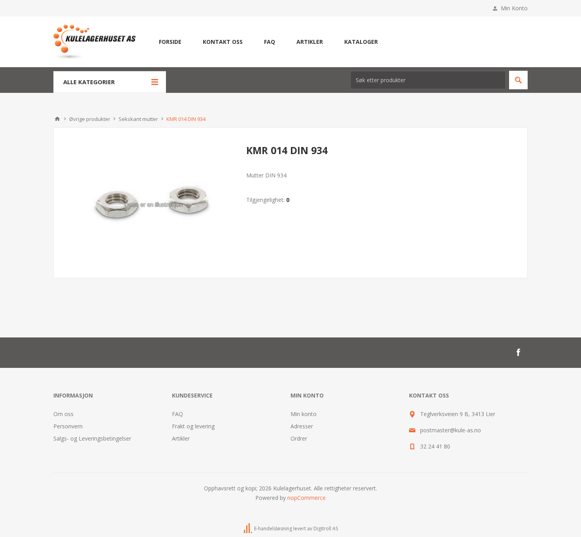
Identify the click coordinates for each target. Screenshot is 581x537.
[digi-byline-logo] (248, 528)
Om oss (63, 414)
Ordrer (298, 438)
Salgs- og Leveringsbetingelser (92, 438)
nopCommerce (306, 497)
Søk (518, 80)
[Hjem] (57, 119)
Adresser (301, 426)
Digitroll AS (325, 528)
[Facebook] (518, 352)
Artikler (181, 438)
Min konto (303, 414)
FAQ (177, 414)
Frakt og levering (193, 426)
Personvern (68, 426)
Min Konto (514, 8)
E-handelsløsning (273, 528)
